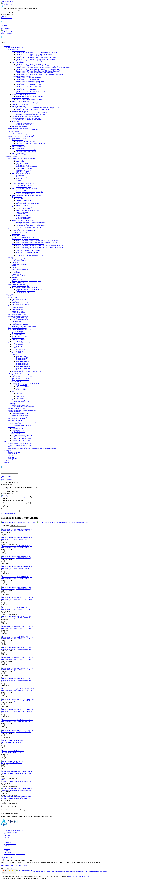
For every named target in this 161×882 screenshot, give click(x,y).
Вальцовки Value (17, 307)
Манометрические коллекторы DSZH (24, 326)
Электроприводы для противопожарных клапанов (28, 244)
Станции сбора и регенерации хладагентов (22, 410)
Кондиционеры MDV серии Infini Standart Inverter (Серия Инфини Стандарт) (40, 74)
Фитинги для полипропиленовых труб (24, 287)
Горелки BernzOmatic (18, 349)
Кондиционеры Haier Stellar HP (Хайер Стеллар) (31, 56)
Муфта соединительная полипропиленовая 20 (15, 798)
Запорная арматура (22, 215)
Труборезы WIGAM (22, 390)
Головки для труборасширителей (22, 435)
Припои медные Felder (23, 366)
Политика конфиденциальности (14, 854)
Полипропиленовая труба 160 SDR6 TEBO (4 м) (16, 599)
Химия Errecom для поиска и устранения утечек (31, 225)
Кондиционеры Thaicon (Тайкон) (22, 76)
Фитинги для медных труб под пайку (28, 210)
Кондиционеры (13, 49)
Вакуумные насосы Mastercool (21, 301)
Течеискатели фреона (15, 423)
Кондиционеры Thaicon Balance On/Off (28, 79)
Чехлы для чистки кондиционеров (23, 406)
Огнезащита (16, 234)
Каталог (7, 46)
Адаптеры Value (17, 334)
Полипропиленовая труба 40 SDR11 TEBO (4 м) (16, 638)
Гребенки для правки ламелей (21, 401)
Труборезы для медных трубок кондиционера (26, 383)
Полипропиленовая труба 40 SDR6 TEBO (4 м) (16, 547)
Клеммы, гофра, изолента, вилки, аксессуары (26, 281)
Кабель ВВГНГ (17, 274)
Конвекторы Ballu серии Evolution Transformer (30, 143)
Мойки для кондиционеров (20, 405)
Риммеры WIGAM (21, 398)
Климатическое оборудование (13, 47)
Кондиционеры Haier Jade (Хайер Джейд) (29, 61)
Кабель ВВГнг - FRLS (19, 276)
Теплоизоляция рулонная (24, 185)
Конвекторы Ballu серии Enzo (25, 141)
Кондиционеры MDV (19, 62)
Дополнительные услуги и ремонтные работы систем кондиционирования (32, 448)
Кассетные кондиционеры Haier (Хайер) (28, 103)
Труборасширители (14, 433)
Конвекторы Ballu (17, 140)
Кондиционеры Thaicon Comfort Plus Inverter (30, 81)
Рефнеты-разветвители (23, 208)
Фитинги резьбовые (22, 212)
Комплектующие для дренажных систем (25, 188)
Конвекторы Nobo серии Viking (26, 151)
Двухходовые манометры (20, 318)
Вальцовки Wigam (17, 311)
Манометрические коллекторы (18, 316)
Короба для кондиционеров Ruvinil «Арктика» (26, 195)
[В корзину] (1, 565)
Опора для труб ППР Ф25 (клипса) (12, 752)
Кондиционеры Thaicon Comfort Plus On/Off (30, 83)
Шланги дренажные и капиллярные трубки (29, 192)
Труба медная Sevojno (22, 165)
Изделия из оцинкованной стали (22, 249)
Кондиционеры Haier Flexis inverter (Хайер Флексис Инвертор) (36, 57)
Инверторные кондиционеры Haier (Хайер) (29, 96)
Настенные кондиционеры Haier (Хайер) (29, 119)
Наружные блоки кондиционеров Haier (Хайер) (31, 114)
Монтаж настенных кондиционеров (19, 443)
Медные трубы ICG (22, 161)
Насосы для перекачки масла (17, 408)
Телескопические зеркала (20, 341)
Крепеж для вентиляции (19, 264)
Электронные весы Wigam (20, 417)
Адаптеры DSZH (17, 331)
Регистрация (5, 1)
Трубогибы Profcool (18, 430)
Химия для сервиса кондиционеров (23, 220)
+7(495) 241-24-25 (6, 5)
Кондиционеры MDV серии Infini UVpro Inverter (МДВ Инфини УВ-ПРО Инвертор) (43, 67)
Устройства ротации (22, 205)
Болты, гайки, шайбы (19, 260)
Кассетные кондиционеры (20, 101)
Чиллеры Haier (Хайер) (19, 126)
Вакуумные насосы (14, 297)
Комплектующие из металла (21, 173)
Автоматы (15, 277)
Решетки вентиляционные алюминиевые (25, 237)
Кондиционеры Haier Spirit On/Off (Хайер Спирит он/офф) (34, 54)
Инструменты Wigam (15, 420)
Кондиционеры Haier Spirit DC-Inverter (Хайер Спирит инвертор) (36, 52)
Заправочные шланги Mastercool (22, 376)
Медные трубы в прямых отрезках (26, 166)
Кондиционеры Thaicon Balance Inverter (28, 78)
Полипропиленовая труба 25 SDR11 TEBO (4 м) (16, 618)
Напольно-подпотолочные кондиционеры (25, 116)
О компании (8, 450)
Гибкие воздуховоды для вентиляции (24, 230)
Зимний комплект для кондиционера (27, 203)
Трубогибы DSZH (17, 428)
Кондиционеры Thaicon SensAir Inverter (28, 86)
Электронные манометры (20, 324)
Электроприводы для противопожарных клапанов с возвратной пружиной (39, 247)
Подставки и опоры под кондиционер (28, 177)
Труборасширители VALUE (21, 440)
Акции (6, 460)
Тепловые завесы (13, 131)
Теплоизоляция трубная (23, 187)
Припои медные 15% (22, 356)
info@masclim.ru (6, 16)
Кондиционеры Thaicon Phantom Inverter (28, 84)
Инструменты (8, 294)
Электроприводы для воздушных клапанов (25, 239)
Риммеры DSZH (21, 393)
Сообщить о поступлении (9, 536)
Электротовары (13, 271)
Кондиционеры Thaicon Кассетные (27, 89)
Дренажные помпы (22, 190)
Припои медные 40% (22, 361)
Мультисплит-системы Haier (21, 111)
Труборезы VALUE (22, 388)
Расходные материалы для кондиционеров (21, 158)
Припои (14, 354)
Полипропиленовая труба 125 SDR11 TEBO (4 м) (16, 701)
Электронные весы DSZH (20, 413)
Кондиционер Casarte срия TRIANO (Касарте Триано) (33, 109)
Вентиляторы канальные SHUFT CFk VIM (25, 130)
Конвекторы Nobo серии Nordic (26, 150)
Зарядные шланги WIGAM (20, 380)
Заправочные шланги (15, 373)
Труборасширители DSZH (20, 437)
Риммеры (15, 391)
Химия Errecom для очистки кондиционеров (30, 224)
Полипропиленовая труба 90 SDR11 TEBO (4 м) (16, 680)
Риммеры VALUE (21, 396)
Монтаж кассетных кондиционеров (19, 445)
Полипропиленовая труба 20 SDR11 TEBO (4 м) (16, 609)
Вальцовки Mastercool (19, 312)
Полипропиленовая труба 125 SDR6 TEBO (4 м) (16, 732)
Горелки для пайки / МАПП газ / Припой (21, 343)
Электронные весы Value (20, 415)
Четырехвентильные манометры (22, 323)
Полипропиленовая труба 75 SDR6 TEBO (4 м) (16, 578)
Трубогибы (11, 427)
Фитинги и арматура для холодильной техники (27, 207)
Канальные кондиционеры (20, 98)
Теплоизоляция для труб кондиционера (24, 183)
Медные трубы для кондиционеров (23, 160)
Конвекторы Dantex (18, 145)
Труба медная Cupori (22, 172)
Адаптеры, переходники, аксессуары (20, 329)
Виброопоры (20, 178)
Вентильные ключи (18, 338)
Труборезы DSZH (21, 385)
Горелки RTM (16, 353)
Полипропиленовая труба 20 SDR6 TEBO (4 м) (16, 530)
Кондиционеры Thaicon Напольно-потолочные (31, 91)
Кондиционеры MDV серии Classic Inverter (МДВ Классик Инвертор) (38, 71)
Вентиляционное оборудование (18, 128)
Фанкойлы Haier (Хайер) (23, 125)
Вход (11, 1)
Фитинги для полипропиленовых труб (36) (17, 503)
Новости (11, 457)
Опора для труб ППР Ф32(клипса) (12, 763)
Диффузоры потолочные (20, 232)
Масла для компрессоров (23, 200)
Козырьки (19, 180)
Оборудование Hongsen (23, 217)
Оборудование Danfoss (23, 218)
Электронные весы (14, 412)
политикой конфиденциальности (78, 876)
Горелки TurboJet (17, 344)
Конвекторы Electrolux (19, 146)
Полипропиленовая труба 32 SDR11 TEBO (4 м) (16, 628)
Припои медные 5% (22, 365)
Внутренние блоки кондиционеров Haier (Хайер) (31, 113)
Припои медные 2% (22, 358)
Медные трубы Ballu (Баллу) (25, 168)
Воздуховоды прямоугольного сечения (28, 250)
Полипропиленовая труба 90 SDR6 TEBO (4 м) (16, 589)
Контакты (7, 464)
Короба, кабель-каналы (19, 282)
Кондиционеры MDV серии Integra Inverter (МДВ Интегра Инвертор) (38, 69)
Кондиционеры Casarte (19, 106)
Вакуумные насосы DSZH (20, 299)
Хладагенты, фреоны (22, 198)
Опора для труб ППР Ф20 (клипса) (12, 742)
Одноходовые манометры (20, 319)
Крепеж (10, 257)
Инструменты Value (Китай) (17, 314)
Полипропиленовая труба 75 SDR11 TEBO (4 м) (16, 670)
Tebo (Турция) (7, 507)
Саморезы (15, 262)
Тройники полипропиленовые (25, 291)
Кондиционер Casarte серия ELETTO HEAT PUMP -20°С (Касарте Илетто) (39, 108)
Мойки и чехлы (13, 403)
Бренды (6, 462)
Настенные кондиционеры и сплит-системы (26, 118)
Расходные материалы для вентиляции (20, 229)
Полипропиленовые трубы (20, 286)
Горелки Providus (17, 351)
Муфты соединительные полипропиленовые (30, 289)
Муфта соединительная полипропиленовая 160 (16, 790)
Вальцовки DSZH (17, 309)
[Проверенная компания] (24, 871)
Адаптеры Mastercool (18, 333)
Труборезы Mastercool (22, 386)
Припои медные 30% (22, 359)
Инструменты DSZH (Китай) (17, 418)
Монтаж (7, 442)
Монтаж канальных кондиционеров (19, 447)
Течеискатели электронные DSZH (23, 425)
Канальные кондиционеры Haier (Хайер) (29, 99)
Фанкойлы (15, 121)
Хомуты (14, 265)
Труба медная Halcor (22, 163)
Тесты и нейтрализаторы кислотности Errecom (30, 227)
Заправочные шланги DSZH (21, 375)
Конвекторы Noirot (18, 153)
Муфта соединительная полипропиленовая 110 (16, 773)
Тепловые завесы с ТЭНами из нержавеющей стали (28, 135)
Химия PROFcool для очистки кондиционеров (30, 222)
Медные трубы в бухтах (23, 170)
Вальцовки (11, 306)
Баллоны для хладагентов (20, 336)
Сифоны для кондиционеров (25, 193)
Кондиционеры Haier (18, 51)
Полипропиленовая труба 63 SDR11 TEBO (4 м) (16, 659)
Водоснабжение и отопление (17, 284)
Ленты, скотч (16, 267)
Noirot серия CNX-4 (22, 155)
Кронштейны (20, 175)
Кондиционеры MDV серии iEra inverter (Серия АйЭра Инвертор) (37, 66)
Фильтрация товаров (7, 524)
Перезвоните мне (6, 18)
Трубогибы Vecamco (18, 432)
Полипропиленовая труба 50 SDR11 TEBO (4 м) (16, 649)
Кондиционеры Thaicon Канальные (27, 88)
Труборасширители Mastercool (21, 438)
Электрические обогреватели (17, 138)
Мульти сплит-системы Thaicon (26, 93)
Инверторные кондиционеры (21, 94)
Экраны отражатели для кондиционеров (21, 136)
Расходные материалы (11, 156)
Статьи (10, 455)
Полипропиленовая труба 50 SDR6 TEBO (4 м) (16, 558)
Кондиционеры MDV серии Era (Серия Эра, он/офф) (32, 64)
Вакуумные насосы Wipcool (21, 304)
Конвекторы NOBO (18, 148)
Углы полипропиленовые (24, 292)
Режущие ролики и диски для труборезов (25, 400)
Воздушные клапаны (18, 235)
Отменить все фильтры (8, 513)
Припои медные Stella (23, 368)
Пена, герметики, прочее (20, 269)
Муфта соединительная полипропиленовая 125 (16, 781)
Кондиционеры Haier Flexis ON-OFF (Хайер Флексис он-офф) (35, 59)
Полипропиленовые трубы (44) (13, 500)
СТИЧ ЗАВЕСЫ (17, 133)
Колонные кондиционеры (20, 104)
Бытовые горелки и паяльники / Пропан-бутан (27, 371)
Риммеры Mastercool (22, 395)
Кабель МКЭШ (17, 279)
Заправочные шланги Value (20, 378)
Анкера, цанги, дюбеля (19, 259)
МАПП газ (15, 348)
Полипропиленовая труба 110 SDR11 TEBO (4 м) (16, 690)
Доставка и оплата (14, 452)
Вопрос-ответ (12, 453)
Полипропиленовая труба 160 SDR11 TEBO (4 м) (16, 711)
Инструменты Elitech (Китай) (17, 328)
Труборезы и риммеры (15, 381)
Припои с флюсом (21, 370)
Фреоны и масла (17, 197)
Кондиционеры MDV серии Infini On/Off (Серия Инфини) (34, 72)
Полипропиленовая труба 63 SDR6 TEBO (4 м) (16, 568)
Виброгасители (20, 213)
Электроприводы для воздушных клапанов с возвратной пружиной (37, 242)
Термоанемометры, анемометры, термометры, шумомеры (26, 422)
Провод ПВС (16, 272)
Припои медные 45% (22, 363)
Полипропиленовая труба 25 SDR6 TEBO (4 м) (16, 539)
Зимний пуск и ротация (19, 202)
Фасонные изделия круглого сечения (27, 254)
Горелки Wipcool (17, 346)
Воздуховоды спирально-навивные (27, 252)
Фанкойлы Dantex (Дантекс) (25, 123)
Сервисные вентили (18, 339)
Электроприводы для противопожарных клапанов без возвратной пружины (40, 245)
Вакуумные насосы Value (20, 302)
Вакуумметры (16, 321)
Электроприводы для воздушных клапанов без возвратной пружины (38, 240)
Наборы (10, 296)
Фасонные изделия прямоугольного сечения (30, 255)
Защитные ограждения (23, 182)
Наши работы (12, 459)
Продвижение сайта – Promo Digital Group (14, 865)
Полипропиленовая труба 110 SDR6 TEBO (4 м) (16, 721)
